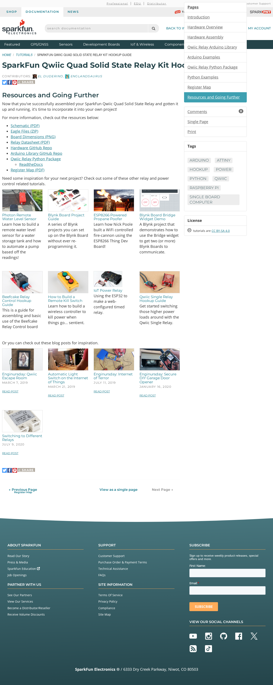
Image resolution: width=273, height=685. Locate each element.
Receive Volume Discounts (26, 614)
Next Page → (162, 490)
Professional (117, 3)
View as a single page (119, 490)
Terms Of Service (110, 595)
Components (176, 44)
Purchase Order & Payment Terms (122, 562)
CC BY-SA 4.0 (221, 231)
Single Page (197, 121)
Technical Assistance (113, 569)
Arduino (199, 160)
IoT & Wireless (142, 44)
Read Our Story (18, 556)
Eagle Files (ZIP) (24, 131)
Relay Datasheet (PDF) (30, 142)
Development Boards (101, 44)
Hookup (199, 169)
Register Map (199, 87)
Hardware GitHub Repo (31, 147)
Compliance (106, 608)
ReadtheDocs (31, 164)
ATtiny (223, 160)
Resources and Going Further (213, 97)
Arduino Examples (203, 57)
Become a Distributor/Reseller (28, 608)
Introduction (198, 17)
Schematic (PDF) (25, 125)
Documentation (42, 12)
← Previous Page (23, 491)
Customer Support (257, 3)
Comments (214, 111)
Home (6, 55)
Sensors (66, 44)
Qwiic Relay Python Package (36, 158)
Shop (11, 12)
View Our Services (20, 601)
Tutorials (24, 55)
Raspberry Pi (204, 187)
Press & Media (17, 562)
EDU (137, 3)
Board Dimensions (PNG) (33, 136)
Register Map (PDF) (27, 169)
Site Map (104, 614)
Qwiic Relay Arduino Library (212, 47)
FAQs (102, 575)
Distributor (157, 3)
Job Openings (17, 575)
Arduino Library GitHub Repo (36, 153)
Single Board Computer (205, 200)
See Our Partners (19, 595)
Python (198, 178)
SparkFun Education (22, 569)
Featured (16, 44)
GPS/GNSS (39, 44)
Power (223, 169)
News (73, 12)
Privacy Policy (107, 601)
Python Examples (202, 77)
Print (191, 131)
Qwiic (221, 178)
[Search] (153, 28)
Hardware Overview (205, 27)
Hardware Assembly (205, 37)
